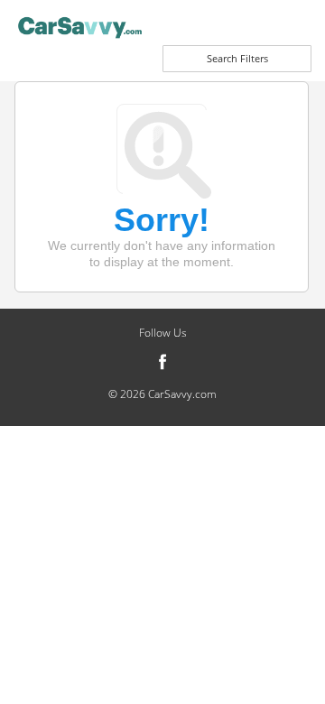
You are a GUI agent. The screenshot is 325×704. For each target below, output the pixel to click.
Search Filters (237, 58)
